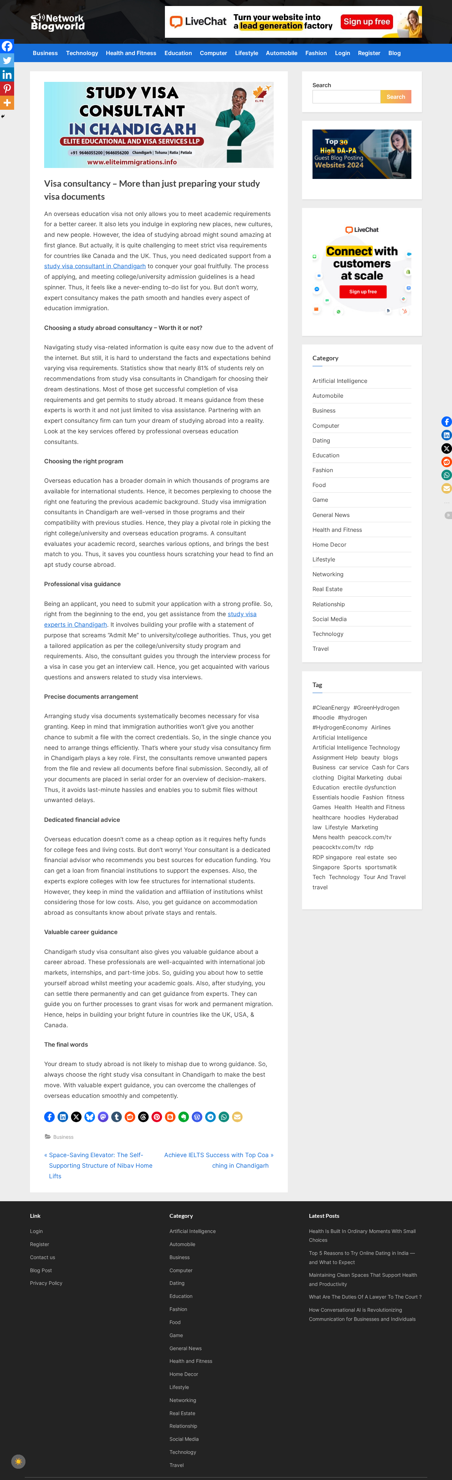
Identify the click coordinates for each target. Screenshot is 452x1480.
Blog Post (41, 1270)
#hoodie (323, 717)
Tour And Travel (384, 876)
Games (322, 807)
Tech (319, 876)
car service (353, 767)
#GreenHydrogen (376, 707)
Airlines (381, 727)
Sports (352, 867)
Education (178, 52)
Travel (321, 648)
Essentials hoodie (336, 797)
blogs (390, 757)
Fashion (316, 52)
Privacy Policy (46, 1283)
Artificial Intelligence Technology (356, 747)
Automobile (281, 52)
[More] (7, 103)
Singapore (326, 867)
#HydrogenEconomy (340, 727)
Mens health (329, 837)
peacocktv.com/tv (337, 846)
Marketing (364, 827)
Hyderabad (383, 817)
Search (322, 85)
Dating (321, 440)
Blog (394, 52)
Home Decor (329, 544)
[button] (49, 1117)
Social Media (330, 618)
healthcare (326, 817)
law (317, 827)
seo (392, 857)
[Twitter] (7, 60)
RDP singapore (332, 857)
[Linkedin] (7, 74)
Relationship (329, 604)
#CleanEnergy (331, 707)
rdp (369, 846)
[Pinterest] (7, 89)
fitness (395, 797)
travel (320, 887)
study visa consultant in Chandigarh (95, 266)
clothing (323, 777)
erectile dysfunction (369, 787)
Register (369, 52)
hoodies (354, 817)
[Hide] (3, 116)
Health (343, 807)
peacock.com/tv (370, 837)
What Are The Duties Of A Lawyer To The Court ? (365, 1297)
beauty (370, 757)
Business (45, 52)
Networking (328, 574)
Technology (82, 52)
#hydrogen (352, 717)
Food (319, 484)
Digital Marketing (360, 777)
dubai (394, 777)
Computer (213, 52)
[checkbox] (18, 1462)
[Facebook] (7, 46)
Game (320, 499)
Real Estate (328, 588)
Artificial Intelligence (340, 380)
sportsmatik (381, 867)
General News (331, 514)
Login (342, 52)
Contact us (42, 1257)
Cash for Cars (390, 767)
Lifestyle (246, 52)
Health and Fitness (131, 52)
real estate (370, 857)
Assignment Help (335, 757)
